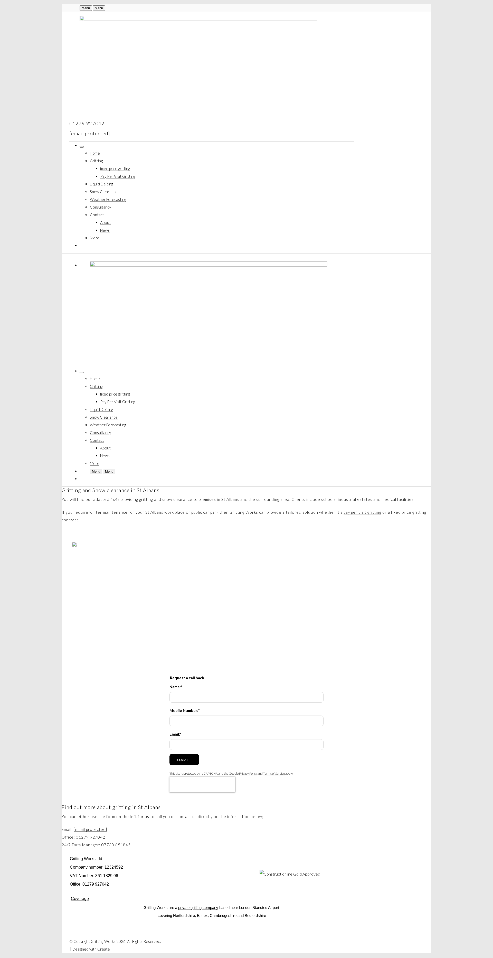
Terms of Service (274, 773)
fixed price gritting (115, 168)
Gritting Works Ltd (86, 859)
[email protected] (89, 133)
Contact (97, 214)
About (105, 222)
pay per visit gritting (362, 512)
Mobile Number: (184, 710)
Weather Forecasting (108, 199)
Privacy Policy (248, 773)
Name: (175, 686)
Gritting (96, 160)
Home (95, 153)
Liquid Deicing (101, 184)
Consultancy (100, 207)
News (105, 230)
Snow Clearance (104, 191)
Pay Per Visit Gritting (117, 176)
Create (103, 949)
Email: (175, 734)
